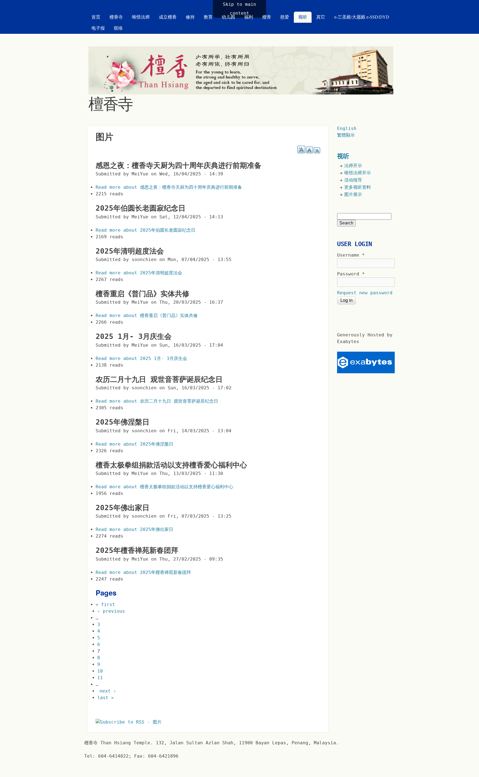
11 (100, 677)
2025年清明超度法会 (130, 251)
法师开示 (353, 165)
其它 (320, 17)
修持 (190, 17)
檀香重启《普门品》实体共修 (142, 294)
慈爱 (284, 17)
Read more (169, 187)
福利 (248, 17)
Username (351, 255)
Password (351, 274)
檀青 (266, 17)
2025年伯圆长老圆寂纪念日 (140, 208)
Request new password (365, 292)
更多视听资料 (357, 187)
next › (108, 691)
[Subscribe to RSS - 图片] (129, 722)
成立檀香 (168, 17)
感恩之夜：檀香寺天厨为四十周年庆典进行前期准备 (178, 165)
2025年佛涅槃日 (122, 422)
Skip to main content (239, 9)
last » (105, 697)
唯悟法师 (141, 17)
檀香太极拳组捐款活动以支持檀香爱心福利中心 (171, 465)
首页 (95, 17)
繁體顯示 (346, 135)
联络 (118, 28)
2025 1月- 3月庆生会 (134, 336)
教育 (208, 17)
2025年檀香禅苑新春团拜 (137, 550)
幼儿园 (228, 17)
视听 (302, 17)
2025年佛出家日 (122, 507)
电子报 (98, 28)
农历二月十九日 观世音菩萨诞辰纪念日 (159, 379)
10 (100, 671)
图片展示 (353, 194)
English (346, 128)
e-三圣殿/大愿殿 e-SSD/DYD (361, 17)
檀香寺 (116, 17)
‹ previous (111, 611)
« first (105, 604)
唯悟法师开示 (357, 172)
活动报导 (353, 180)
